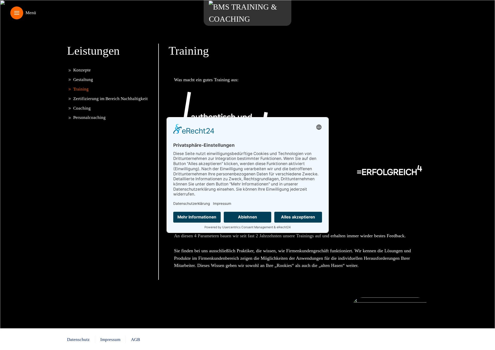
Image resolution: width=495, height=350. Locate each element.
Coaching (82, 108)
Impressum (110, 339)
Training (81, 89)
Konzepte (82, 70)
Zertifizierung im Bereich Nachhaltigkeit (110, 98)
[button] (23, 13)
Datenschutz (78, 339)
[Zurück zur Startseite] (247, 13)
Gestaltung (83, 79)
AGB (135, 339)
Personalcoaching (89, 117)
